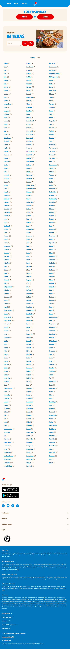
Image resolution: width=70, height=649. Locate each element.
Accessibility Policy (6, 640)
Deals (16, 3)
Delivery (24, 17)
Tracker (24, 3)
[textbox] (35, 644)
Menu (9, 3)
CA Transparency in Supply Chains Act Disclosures (13, 633)
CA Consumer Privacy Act (8, 637)
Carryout (45, 17)
